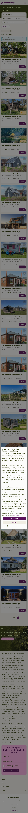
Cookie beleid (15, 515)
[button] (14, 526)
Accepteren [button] (14, 518)
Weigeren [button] (14, 522)
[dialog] (14, 488)
